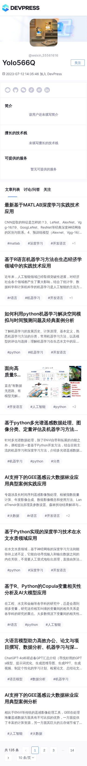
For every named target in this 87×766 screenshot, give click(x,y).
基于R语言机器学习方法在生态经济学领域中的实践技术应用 (43, 263)
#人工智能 (37, 407)
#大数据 (13, 516)
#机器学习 (32, 298)
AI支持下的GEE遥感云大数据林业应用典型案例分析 (42, 698)
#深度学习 (35, 243)
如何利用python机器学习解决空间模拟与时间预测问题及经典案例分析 (43, 317)
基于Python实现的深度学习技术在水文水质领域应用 (43, 535)
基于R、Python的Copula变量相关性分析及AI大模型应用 (43, 589)
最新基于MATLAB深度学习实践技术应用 (42, 208)
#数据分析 (37, 679)
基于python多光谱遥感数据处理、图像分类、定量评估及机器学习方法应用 (43, 426)
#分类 (55, 461)
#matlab (13, 243)
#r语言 (12, 298)
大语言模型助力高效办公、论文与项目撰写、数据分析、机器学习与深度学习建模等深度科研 (42, 644)
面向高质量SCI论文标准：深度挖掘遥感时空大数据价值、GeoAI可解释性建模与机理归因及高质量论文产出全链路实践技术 (13, 372)
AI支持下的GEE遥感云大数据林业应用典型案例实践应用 (42, 480)
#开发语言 (58, 243)
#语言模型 (15, 679)
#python (13, 352)
